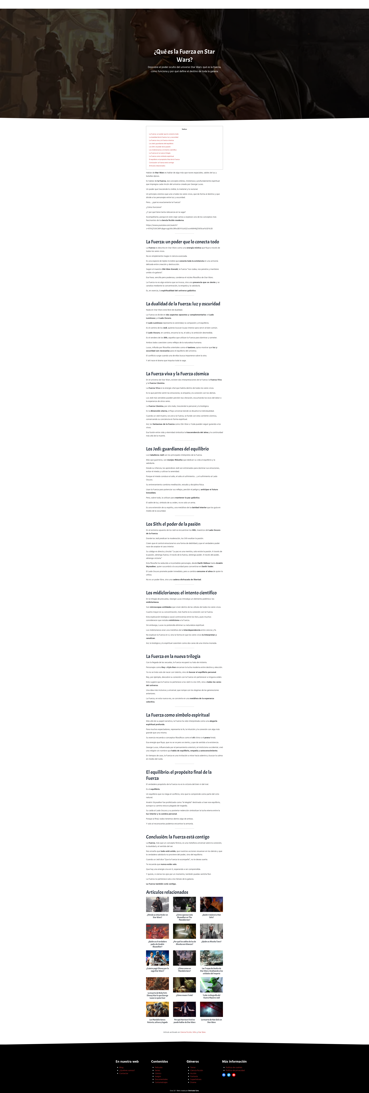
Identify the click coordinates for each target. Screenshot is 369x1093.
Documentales (161, 1079)
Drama (193, 1082)
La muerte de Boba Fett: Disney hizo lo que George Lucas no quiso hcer (157, 995)
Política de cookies (234, 1067)
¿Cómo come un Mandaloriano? (184, 969)
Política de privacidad (235, 1070)
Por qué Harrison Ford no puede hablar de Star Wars (184, 1021)
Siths (194, 1032)
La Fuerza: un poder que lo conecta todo (164, 134)
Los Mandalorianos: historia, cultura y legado (157, 1021)
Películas (158, 1067)
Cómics (158, 1073)
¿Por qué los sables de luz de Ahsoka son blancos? (184, 942)
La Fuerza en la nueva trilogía (159, 153)
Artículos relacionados (157, 165)
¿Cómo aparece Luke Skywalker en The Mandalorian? (184, 917)
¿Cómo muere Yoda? (184, 995)
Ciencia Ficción (186, 1032)
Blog (121, 1067)
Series (157, 1070)
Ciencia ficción (196, 1070)
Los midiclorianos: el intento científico (163, 150)
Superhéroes (195, 1079)
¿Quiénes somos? (127, 1070)
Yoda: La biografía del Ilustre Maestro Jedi (211, 996)
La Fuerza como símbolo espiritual (161, 156)
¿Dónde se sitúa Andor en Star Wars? (157, 916)
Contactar (123, 1073)
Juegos (158, 1076)
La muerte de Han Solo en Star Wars (211, 1021)
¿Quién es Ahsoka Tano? (211, 941)
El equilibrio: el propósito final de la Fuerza (164, 159)
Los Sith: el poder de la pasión (160, 146)
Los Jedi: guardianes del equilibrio (161, 143)
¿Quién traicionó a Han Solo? (211, 916)
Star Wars (202, 1032)
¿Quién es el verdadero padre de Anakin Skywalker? (157, 944)
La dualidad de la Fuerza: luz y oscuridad (163, 137)
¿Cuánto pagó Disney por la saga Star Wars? (157, 969)
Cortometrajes (161, 1082)
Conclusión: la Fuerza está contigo (161, 162)
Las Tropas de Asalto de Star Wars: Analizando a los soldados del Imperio (211, 971)
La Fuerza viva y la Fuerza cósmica (161, 140)
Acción (193, 1073)
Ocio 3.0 (184, 5)
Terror (193, 1067)
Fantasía (194, 1076)
